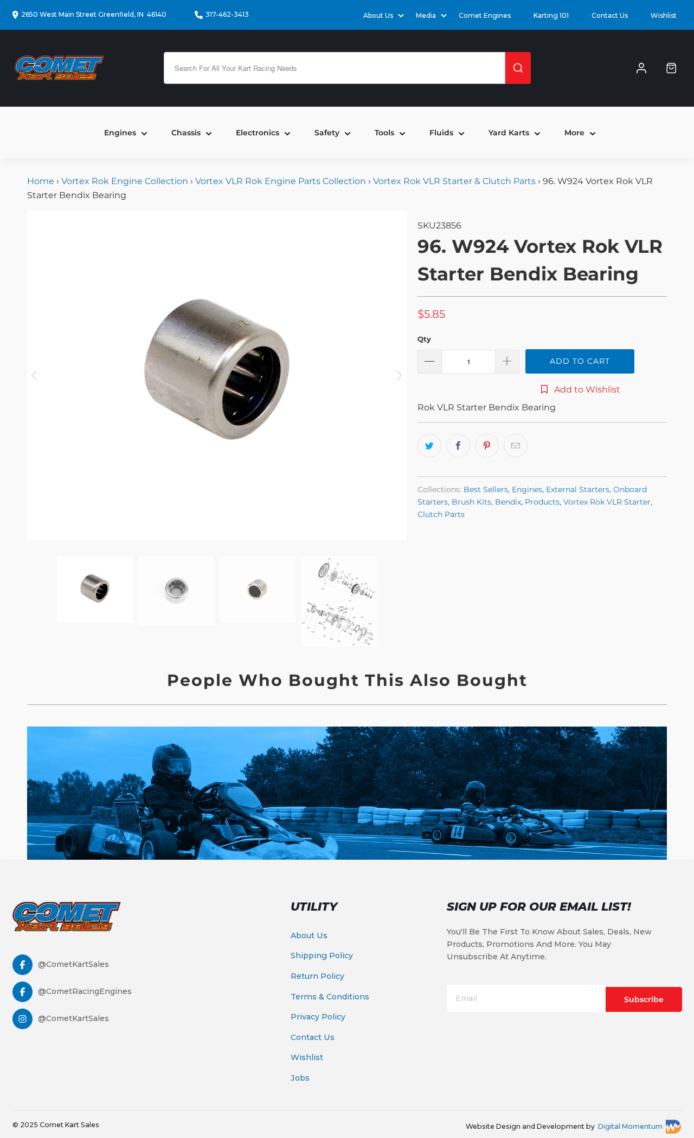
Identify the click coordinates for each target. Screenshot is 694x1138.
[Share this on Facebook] (458, 445)
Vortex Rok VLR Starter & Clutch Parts (454, 181)
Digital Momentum (630, 1126)
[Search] (518, 68)
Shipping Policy (322, 955)
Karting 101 (551, 15)
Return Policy (317, 976)
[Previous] (35, 375)
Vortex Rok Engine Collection (124, 181)
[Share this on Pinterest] (487, 445)
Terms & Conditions (330, 997)
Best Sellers (486, 489)
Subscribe (644, 999)
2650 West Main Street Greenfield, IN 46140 (93, 14)
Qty (424, 339)
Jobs (300, 1078)
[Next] (398, 375)
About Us (309, 935)
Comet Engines (485, 15)
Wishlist (664, 15)
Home (41, 181)
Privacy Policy (318, 1017)
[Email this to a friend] (516, 445)
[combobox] (334, 68)
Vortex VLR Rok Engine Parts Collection (280, 181)
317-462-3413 (227, 14)
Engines (527, 489)
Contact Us (610, 15)
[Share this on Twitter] (429, 445)
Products (542, 502)
